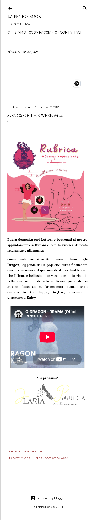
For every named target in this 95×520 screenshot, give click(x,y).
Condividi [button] (13, 451)
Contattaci (70, 32)
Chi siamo (16, 32)
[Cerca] (85, 7)
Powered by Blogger (51, 498)
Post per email (32, 451)
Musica (25, 457)
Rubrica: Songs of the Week (49, 457)
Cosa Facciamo (43, 32)
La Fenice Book (24, 16)
